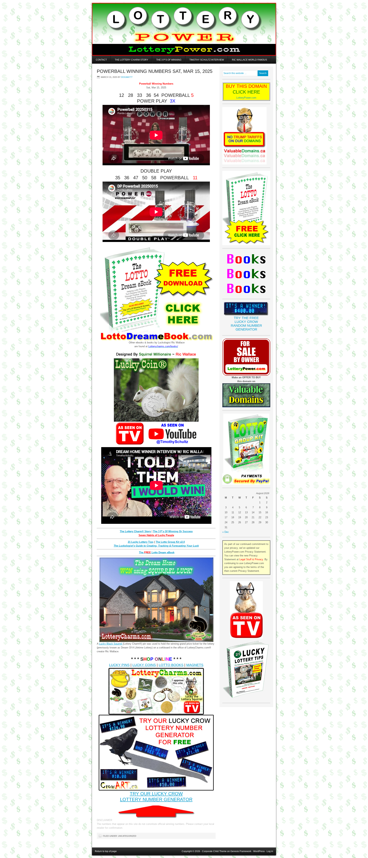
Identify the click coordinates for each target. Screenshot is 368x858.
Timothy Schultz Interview (206, 59)
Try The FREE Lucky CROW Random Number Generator (246, 323)
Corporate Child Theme (214, 851)
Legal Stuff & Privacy (251, 559)
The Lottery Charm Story (131, 59)
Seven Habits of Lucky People (156, 535)
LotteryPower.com (246, 97)
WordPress (259, 851)
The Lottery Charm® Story (135, 531)
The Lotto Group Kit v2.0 (170, 541)
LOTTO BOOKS (171, 665)
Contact (101, 59)
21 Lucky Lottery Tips (140, 541)
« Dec (225, 532)
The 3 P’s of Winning (168, 59)
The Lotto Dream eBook (156, 552)
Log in (270, 851)
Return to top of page (106, 851)
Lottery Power (184, 29)
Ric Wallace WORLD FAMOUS (249, 59)
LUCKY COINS (144, 665)
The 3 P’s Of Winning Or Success (173, 531)
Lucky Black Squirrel (111, 643)
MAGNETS (194, 665)
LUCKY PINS (119, 665)
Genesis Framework (240, 851)
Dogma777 (126, 77)
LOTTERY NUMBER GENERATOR (156, 799)
